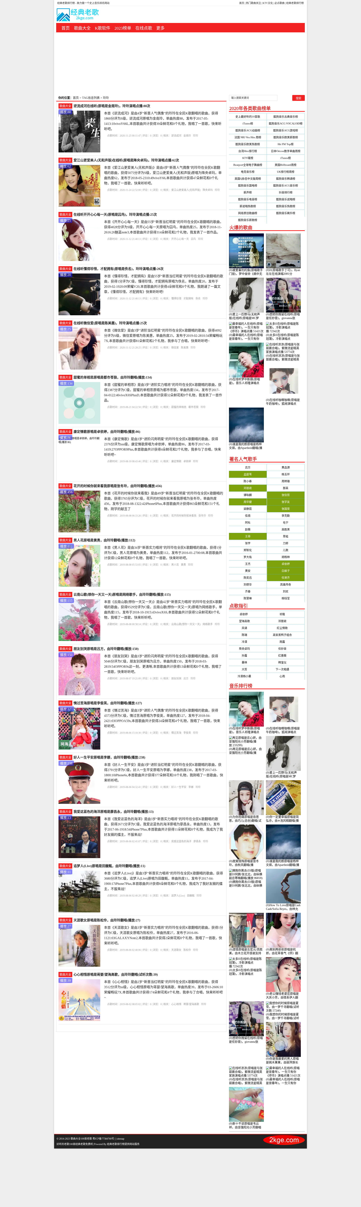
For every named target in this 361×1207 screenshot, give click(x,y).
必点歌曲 (280, 3)
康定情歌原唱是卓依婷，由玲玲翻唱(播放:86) (107, 431)
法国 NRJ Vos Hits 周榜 (247, 137)
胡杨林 (286, 557)
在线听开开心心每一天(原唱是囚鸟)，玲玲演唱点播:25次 (115, 214)
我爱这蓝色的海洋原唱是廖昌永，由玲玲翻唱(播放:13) (114, 811)
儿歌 (285, 550)
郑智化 (248, 550)
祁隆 (286, 614)
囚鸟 (193, 239)
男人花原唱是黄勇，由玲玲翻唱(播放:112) (104, 540)
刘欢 (285, 591)
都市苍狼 (193, 407)
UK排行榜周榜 (285, 171)
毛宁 (285, 522)
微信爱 (175, 347)
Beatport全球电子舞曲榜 (247, 164)
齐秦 (247, 591)
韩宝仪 (285, 662)
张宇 (247, 543)
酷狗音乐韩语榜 (285, 178)
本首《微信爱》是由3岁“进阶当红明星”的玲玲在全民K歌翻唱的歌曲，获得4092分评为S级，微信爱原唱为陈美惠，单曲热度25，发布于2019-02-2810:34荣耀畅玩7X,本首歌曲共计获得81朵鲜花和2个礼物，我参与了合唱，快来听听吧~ (163, 336)
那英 (285, 488)
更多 (160, 28)
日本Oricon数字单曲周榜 (285, 151)
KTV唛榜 (247, 158)
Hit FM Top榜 (286, 144)
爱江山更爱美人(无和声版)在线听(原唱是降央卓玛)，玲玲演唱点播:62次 (126, 160)
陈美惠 (184, 347)
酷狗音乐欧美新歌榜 (285, 137)
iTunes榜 (248, 123)
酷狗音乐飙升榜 (285, 213)
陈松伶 (187, 950)
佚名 (198, 298)
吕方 (185, 678)
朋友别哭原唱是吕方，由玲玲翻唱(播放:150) (106, 649)
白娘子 (286, 570)
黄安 (247, 570)
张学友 (286, 501)
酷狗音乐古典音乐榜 (285, 116)
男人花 (175, 564)
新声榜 (248, 192)
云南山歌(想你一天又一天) (186, 624)
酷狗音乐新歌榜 (247, 220)
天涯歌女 (176, 950)
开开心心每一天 (180, 239)
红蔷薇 (285, 655)
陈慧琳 (248, 598)
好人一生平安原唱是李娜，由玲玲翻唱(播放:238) (109, 757)
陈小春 (248, 481)
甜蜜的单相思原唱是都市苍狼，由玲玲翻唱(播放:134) (113, 377)
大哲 (248, 669)
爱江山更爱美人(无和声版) (186, 190)
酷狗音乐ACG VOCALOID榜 (286, 123)
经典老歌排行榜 (295, 3)
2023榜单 (122, 28)
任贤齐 (286, 577)
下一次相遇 (286, 669)
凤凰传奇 (285, 584)
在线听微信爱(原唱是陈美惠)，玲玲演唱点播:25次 (110, 323)
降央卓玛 (208, 190)
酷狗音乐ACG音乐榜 (285, 185)
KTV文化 (268, 3)
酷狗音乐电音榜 (247, 199)
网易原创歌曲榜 (247, 213)
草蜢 (285, 536)
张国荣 (286, 508)
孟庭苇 (248, 474)
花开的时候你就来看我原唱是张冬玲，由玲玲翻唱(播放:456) (118, 486)
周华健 (248, 501)
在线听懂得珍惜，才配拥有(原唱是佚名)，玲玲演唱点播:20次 (119, 269)
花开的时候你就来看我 (183, 515)
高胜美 (286, 529)
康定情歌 (176, 461)
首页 (241, 3)
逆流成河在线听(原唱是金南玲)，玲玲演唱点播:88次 (112, 106)
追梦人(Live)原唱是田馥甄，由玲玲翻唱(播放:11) (109, 866)
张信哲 (286, 494)
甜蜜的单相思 (178, 407)
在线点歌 (143, 28)
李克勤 (286, 515)
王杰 (247, 563)
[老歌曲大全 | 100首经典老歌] (78, 15)
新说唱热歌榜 (248, 206)
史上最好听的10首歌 (247, 116)
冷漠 (248, 641)
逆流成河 (176, 135)
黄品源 (286, 467)
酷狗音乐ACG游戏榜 (285, 130)
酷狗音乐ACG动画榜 (247, 130)
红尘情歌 (285, 627)
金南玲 (187, 135)
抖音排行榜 (285, 192)
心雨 (286, 676)
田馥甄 (190, 895)
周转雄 (286, 481)
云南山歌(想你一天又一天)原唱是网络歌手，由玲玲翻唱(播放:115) (122, 594)
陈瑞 (248, 634)
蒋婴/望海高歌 (191, 1004)
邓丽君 (248, 488)
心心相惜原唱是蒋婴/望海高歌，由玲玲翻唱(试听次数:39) (116, 974)
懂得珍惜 (176, 298)
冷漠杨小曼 (248, 676)
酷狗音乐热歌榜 (285, 206)
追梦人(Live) (178, 895)
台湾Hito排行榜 (247, 151)
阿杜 (247, 522)
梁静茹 (248, 508)
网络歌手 (208, 624)
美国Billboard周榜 (285, 164)
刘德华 (248, 584)
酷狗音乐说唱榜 (285, 199)
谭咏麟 (248, 494)
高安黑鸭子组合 (286, 634)
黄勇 (183, 564)
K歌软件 (102, 28)
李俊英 (187, 732)
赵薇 (247, 529)
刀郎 (285, 543)
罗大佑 (248, 557)
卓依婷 (187, 461)
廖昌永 (197, 841)
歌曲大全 (82, 28)
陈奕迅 (248, 577)
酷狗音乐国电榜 (247, 185)
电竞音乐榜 (247, 171)
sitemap (120, 1138)
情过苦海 (176, 732)
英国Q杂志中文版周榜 (248, 178)
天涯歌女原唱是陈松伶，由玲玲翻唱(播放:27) (107, 920)
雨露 (286, 641)
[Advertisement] (180, 63)
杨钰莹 (286, 598)
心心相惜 (176, 1004)
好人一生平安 (178, 787)
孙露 (248, 655)
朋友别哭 (176, 678)
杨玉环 (286, 474)
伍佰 (247, 515)
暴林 (248, 662)
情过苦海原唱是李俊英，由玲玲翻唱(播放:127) (108, 703)
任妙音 (285, 648)
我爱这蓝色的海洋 (181, 841)
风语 (248, 627)
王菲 (247, 536)
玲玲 (195, 135)
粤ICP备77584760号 (103, 1138)
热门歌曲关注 (253, 3)
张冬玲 (202, 515)
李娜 (190, 787)
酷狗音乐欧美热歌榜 (247, 144)
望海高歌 (248, 621)
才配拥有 (188, 298)
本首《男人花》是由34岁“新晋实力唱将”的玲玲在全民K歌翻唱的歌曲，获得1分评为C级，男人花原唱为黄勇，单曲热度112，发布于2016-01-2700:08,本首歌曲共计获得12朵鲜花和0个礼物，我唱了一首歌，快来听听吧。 (163, 553)
